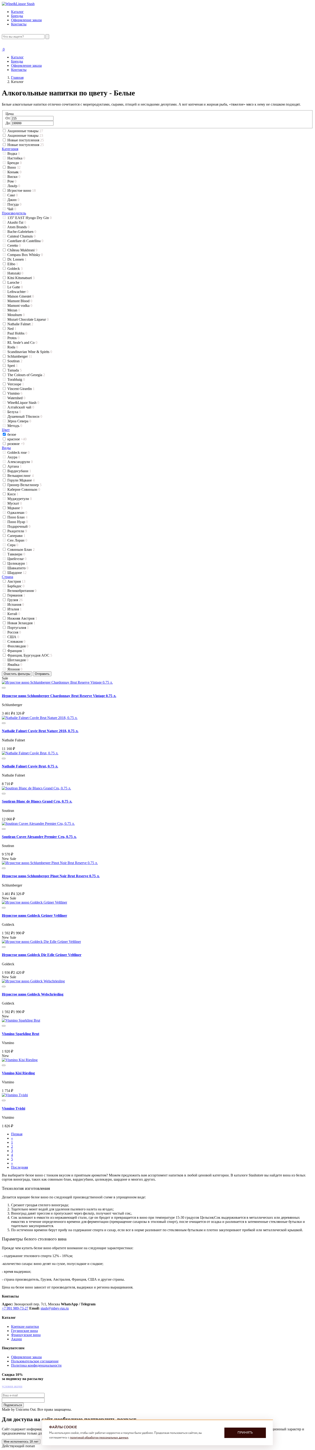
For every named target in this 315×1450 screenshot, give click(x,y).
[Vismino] (21, 1020)
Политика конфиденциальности (36, 1365)
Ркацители (17, 531)
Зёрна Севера (19, 421)
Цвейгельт (17, 559)
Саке (12, 195)
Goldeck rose (18, 452)
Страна (7, 577)
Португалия (18, 628)
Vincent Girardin (21, 389)
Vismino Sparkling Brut (20, 1034)
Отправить (42, 674)
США (13, 637)
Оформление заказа (26, 20)
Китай (13, 614)
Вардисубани (19, 471)
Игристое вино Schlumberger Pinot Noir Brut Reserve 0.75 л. (51, 876)
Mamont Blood (19, 301)
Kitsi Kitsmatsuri (21, 278)
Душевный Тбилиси (24, 416)
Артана (14, 466)
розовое (15, 444)
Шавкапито (17, 568)
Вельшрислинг (20, 476)
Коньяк (14, 172)
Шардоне (17, 573)
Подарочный (18, 526)
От (8, 118)
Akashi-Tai (16, 222)
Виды (6, 448)
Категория (10, 149)
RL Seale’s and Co (22, 342)
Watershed (16, 398)
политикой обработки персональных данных (99, 1437)
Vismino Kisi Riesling (18, 1073)
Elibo (12, 264)
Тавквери (16, 554)
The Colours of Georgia (26, 375)
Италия (14, 609)
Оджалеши (17, 513)
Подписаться (13, 1405)
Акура (13, 457)
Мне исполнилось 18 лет (21, 1441)
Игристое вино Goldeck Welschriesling (32, 994)
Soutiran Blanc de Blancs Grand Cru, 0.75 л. (37, 801)
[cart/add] (4, 687)
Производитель (14, 213)
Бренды (17, 16)
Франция (15, 651)
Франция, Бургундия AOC (29, 655)
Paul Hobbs (17, 333)
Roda (12, 347)
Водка (13, 153)
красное (17, 439)
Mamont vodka (19, 306)
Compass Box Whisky (25, 255)
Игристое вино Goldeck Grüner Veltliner (34, 915)
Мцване (15, 508)
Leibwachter (17, 292)
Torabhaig (16, 379)
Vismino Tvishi (13, 1108)
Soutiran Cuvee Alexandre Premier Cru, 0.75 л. (39, 837)
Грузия (15, 600)
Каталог (17, 12)
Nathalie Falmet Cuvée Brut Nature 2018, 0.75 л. (40, 731)
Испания (15, 604)
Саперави (16, 536)
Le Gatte (15, 287)
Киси (12, 494)
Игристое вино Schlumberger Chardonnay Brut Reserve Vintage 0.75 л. (59, 696)
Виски (13, 177)
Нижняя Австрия (22, 618)
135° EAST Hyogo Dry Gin (29, 218)
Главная (17, 77)
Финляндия (17, 646)
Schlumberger (19, 356)
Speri (12, 366)
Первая (16, 1134)
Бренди (14, 163)
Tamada (14, 370)
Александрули (20, 462)
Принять (245, 1432)
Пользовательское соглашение (35, 1361)
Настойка (16, 158)
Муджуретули (19, 499)
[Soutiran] (36, 788)
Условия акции (12, 1386)
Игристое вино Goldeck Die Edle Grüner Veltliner (41, 955)
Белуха (14, 412)
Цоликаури (17, 563)
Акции (16, 1339)
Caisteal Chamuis (21, 236)
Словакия (16, 641)
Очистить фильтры (17, 674)
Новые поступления (25, 140)
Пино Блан (17, 517)
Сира (12, 545)
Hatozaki (15, 273)
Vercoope (15, 384)
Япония (14, 669)
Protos (13, 338)
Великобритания (21, 591)
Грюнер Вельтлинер (24, 485)
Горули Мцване (21, 480)
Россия (14, 632)
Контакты (19, 24)
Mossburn (16, 315)
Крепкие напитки (25, 1326)
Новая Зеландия (21, 623)
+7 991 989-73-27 (15, 1308)
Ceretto (14, 245)
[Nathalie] (39, 718)
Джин (13, 200)
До (8, 123)
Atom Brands (18, 227)
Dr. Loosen (17, 259)
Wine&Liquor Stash (23, 403)
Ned (11, 329)
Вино (14, 167)
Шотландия (17, 660)
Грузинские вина (24, 1331)
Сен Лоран (17, 540)
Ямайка (14, 665)
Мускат (14, 503)
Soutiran (14, 361)
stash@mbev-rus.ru (55, 1308)
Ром (11, 181)
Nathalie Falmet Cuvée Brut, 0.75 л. (30, 766)
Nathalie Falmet (20, 324)
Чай (11, 209)
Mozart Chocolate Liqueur (28, 319)
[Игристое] (57, 682)
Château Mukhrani (22, 250)
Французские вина (26, 1335)
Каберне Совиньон (23, 489)
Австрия (16, 581)
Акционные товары (25, 131)
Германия (16, 595)
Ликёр (13, 186)
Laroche (14, 282)
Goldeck (15, 269)
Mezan (13, 310)
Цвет (6, 430)
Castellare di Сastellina (25, 241)
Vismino (14, 393)
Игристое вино (21, 190)
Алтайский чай (20, 407)
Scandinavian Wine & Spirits (29, 352)
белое (12, 434)
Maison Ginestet (20, 296)
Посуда (14, 204)
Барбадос (15, 586)
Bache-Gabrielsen (21, 232)
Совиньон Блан (21, 549)
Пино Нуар (17, 522)
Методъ (14, 426)
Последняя (19, 1167)
